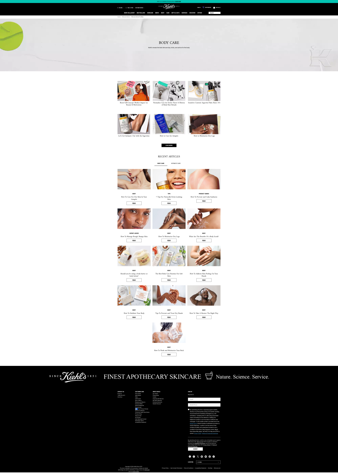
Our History (155, 393)
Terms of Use (138, 415)
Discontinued (138, 407)
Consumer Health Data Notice (142, 412)
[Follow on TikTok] (214, 457)
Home (119, 16)
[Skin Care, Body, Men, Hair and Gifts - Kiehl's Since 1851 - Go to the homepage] (169, 6)
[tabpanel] (169, 264)
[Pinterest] (210, 457)
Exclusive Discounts (157, 402)
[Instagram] (202, 457)
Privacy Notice (206, 445)
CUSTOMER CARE (139, 391)
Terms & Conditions (188, 468)
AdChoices (147, 469)
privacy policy (135, 471)
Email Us (120, 393)
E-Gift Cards (138, 398)
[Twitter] (198, 457)
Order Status (138, 395)
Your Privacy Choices (143, 409)
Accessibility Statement (140, 422)
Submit (195, 449)
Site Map (210, 468)
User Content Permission (176, 468)
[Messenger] (190, 457)
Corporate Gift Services (158, 398)
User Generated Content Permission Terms (140, 419)
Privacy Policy (138, 414)
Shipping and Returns (140, 402)
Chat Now (120, 397)
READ (134, 203)
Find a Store (138, 393)
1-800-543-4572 (121, 395)
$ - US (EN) (120, 7)
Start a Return (138, 400)
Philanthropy (156, 395)
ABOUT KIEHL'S (156, 391)
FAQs (136, 397)
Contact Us (121, 391)
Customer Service (139, 7)
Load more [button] (169, 145)
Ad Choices (137, 417)
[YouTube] (206, 457)
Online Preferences (139, 405)
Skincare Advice (126, 16)
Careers (154, 397)
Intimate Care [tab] (176, 163)
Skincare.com (217, 468)
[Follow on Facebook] (194, 457)
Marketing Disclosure (200, 443)
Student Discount (157, 403)
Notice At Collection (140, 410)
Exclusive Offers (139, 403)
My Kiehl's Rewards (157, 400)
